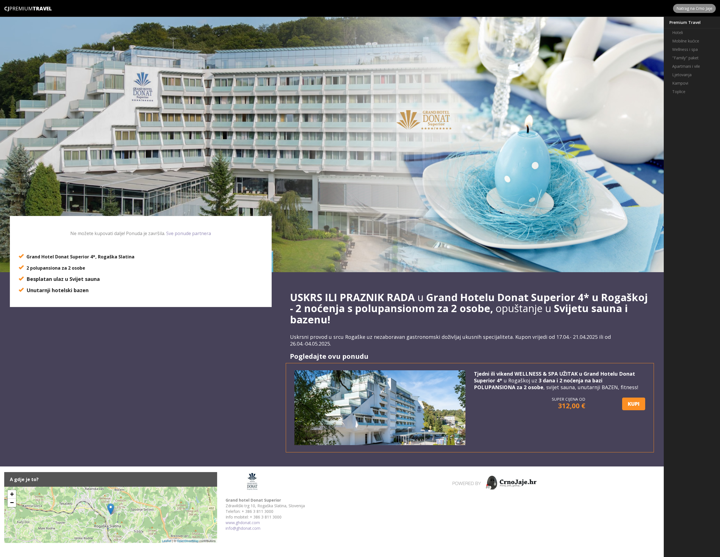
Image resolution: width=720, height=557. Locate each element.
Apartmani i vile (686, 66)
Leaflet (166, 540)
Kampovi (680, 83)
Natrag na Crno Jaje (694, 8)
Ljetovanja (682, 74)
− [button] (12, 502)
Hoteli (677, 32)
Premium (18, 8)
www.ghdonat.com (243, 522)
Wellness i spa (685, 49)
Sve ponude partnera (188, 233)
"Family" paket (685, 57)
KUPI (634, 403)
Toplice (678, 91)
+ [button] (12, 494)
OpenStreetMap (188, 540)
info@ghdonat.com (243, 528)
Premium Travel (685, 22)
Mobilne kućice (685, 41)
